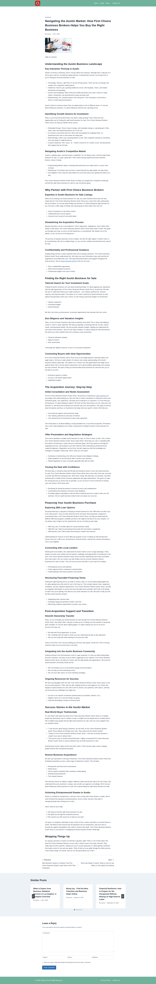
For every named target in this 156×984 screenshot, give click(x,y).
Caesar (49, 34)
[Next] (122, 896)
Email (70, 957)
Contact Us (116, 3)
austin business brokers (69, 261)
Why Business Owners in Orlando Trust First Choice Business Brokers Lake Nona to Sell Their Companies (59, 864)
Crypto (102, 3)
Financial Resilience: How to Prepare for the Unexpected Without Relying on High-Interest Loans (110, 894)
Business (48, 17)
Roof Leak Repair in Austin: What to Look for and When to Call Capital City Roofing (97, 862)
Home (96, 3)
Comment (47, 933)
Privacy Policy (106, 980)
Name (45, 957)
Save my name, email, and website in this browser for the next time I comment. (67, 962)
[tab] (74, 909)
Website (95, 957)
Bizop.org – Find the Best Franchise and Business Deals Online (77, 891)
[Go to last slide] (33, 896)
